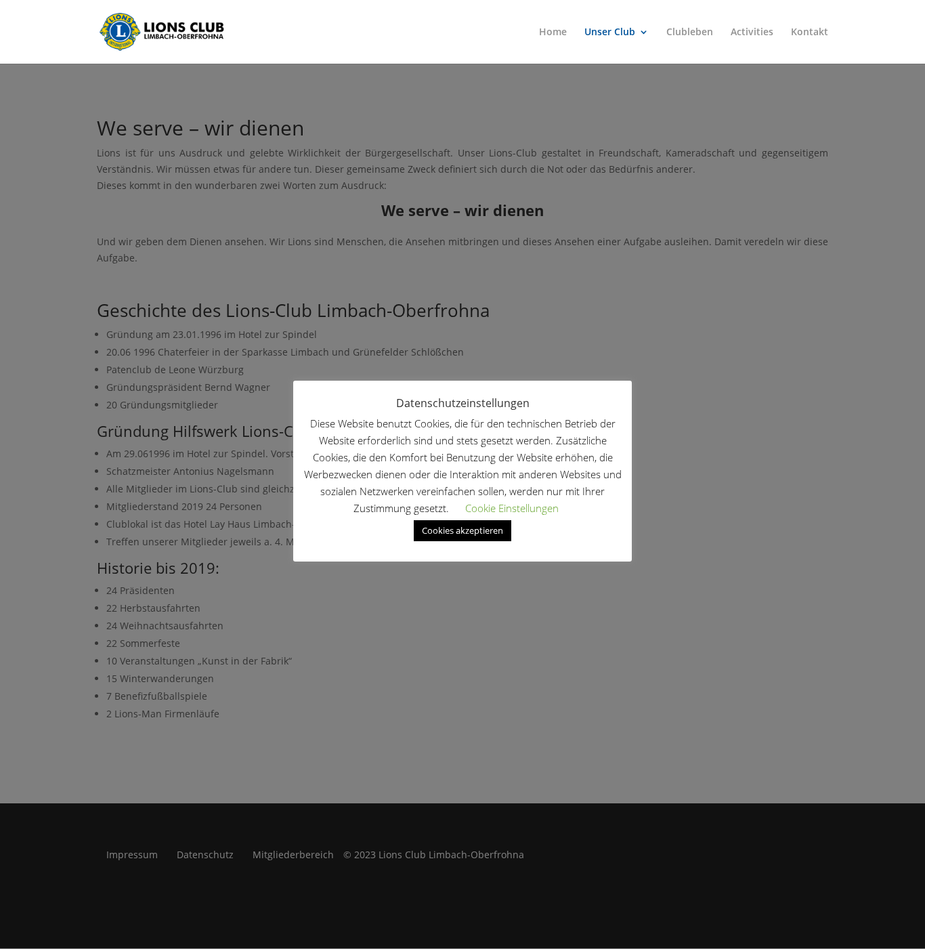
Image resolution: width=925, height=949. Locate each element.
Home (553, 32)
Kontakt (809, 32)
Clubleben (689, 32)
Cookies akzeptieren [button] (462, 530)
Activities (752, 32)
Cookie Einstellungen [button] (512, 508)
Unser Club (609, 32)
